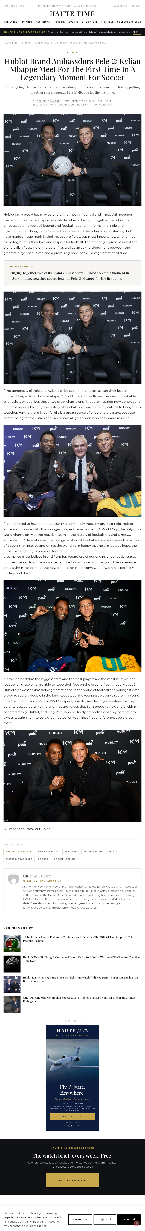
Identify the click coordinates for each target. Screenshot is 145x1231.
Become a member (72, 1180)
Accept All (129, 1219)
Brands (27, 22)
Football (71, 851)
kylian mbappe (93, 851)
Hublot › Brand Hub (19, 851)
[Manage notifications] (137, 1223)
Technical (43, 22)
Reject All (105, 1219)
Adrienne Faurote (49, 101)
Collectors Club (129, 22)
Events (74, 22)
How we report (102, 105)
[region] (72, 1218)
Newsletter (119, 6)
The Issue (107, 22)
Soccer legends (65, 859)
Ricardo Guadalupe (19, 859)
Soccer (43, 859)
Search (136, 6)
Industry (59, 22)
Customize (80, 1219)
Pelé (111, 851)
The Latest (11, 22)
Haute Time (11, 43)
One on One (90, 22)
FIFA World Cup (48, 851)
